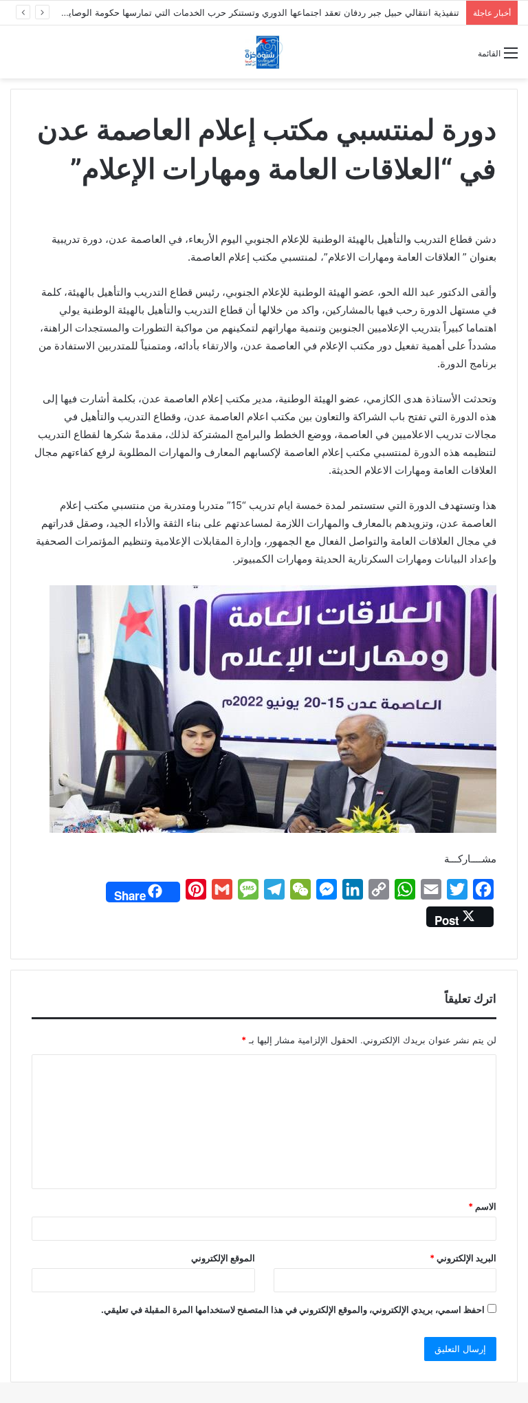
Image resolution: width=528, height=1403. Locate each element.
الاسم (482, 1206)
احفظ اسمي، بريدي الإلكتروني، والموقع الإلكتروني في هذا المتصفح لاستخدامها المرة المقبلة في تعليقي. (293, 1309)
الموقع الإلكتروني (223, 1257)
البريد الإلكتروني (463, 1257)
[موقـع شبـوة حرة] (264, 52)
